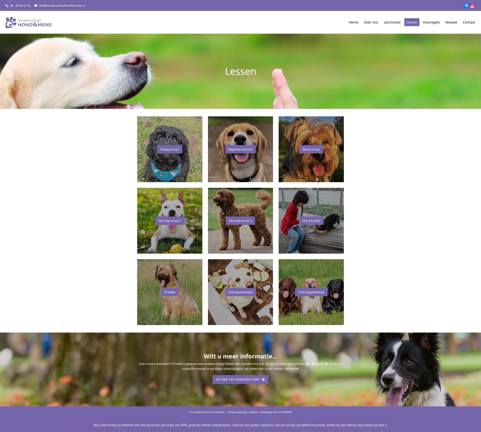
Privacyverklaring (236, 412)
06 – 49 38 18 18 (317, 364)
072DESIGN (285, 412)
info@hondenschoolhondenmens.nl (62, 5)
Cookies (253, 412)
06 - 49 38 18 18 (20, 5)
